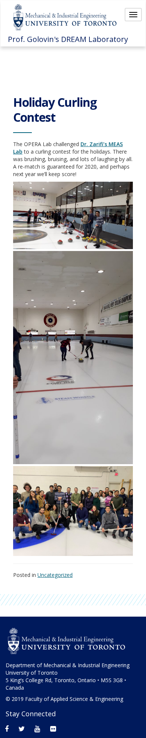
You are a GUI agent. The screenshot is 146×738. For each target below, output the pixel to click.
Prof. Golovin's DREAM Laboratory (68, 39)
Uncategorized (55, 574)
